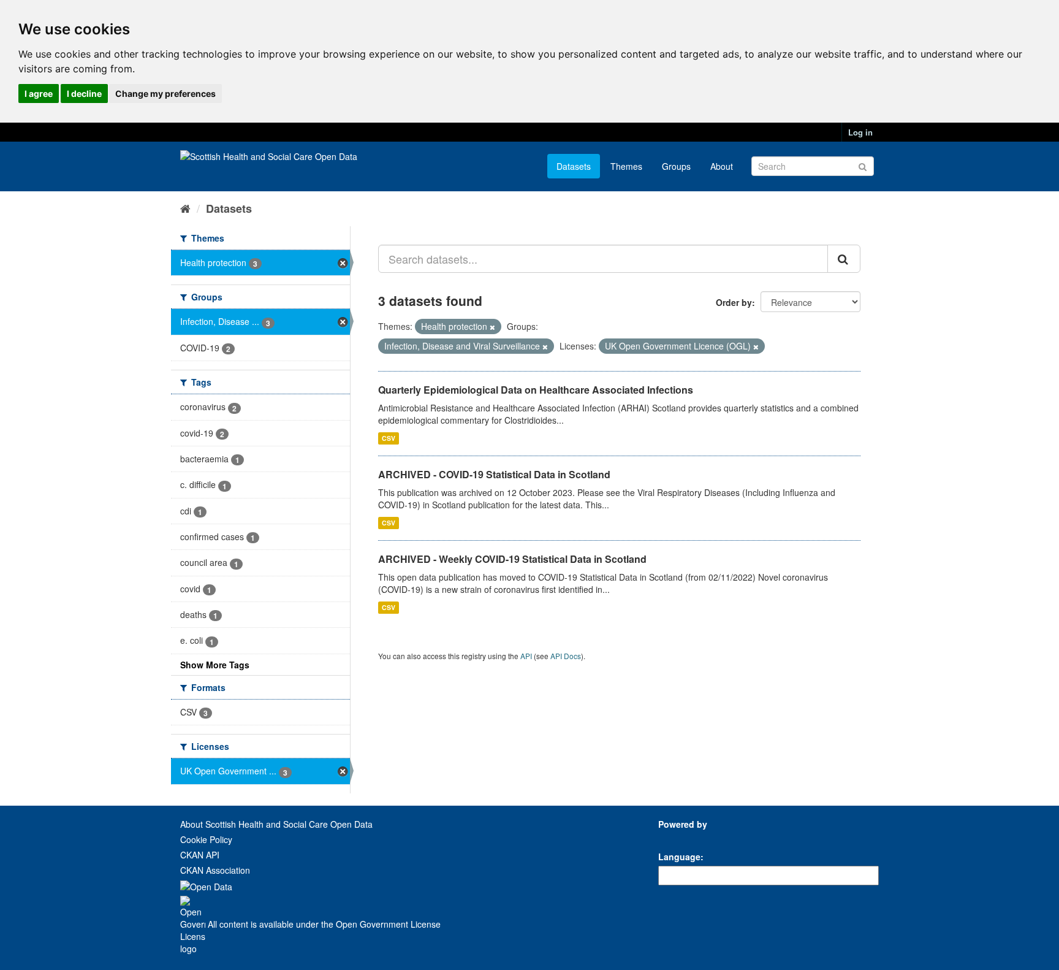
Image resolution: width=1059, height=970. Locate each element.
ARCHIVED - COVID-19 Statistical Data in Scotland (494, 474)
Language (679, 856)
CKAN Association (215, 870)
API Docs (565, 656)
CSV (388, 438)
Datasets (573, 166)
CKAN (679, 837)
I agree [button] (39, 93)
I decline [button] (84, 93)
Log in (860, 132)
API (526, 656)
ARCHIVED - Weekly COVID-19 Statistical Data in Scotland (512, 559)
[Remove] (492, 327)
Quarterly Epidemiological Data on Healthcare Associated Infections (535, 390)
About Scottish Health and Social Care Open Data (276, 824)
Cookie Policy (206, 839)
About (721, 166)
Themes (626, 166)
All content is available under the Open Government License (323, 924)
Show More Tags (214, 665)
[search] (843, 259)
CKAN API (199, 855)
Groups (676, 166)
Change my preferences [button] (165, 93)
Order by (734, 302)
